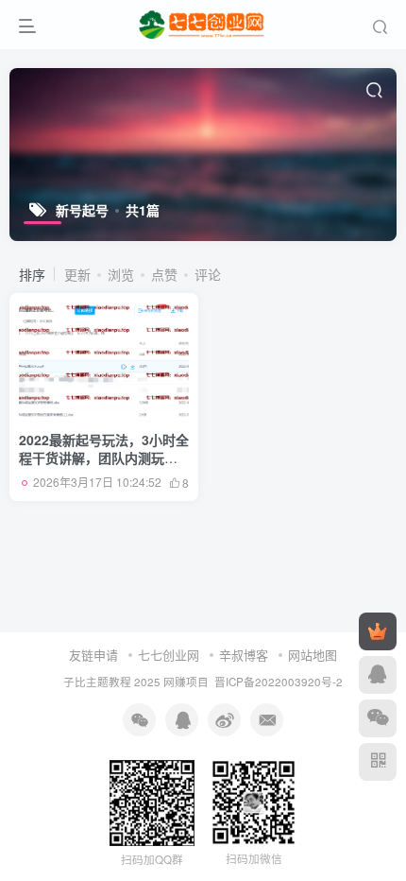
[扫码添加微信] (378, 718)
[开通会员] (378, 631)
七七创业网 (168, 655)
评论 (208, 274)
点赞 (164, 274)
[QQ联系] (378, 675)
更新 (77, 274)
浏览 (121, 274)
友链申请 (93, 655)
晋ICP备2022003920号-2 (278, 681)
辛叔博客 (243, 655)
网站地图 (312, 655)
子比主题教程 (97, 681)
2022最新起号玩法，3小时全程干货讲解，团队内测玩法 (104, 458)
